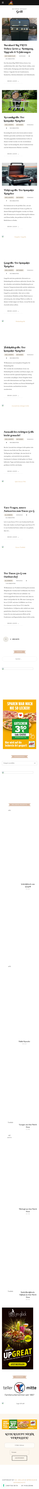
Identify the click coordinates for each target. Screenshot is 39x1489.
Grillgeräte (9, 124)
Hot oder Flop (10, 56)
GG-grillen (20, 1480)
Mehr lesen (12, 81)
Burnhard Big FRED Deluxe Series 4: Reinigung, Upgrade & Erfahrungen (19, 49)
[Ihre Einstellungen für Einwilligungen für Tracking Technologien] (4, 1485)
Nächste (15, 639)
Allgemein (8, 515)
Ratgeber (19, 124)
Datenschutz (19, 1482)
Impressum (31, 1480)
